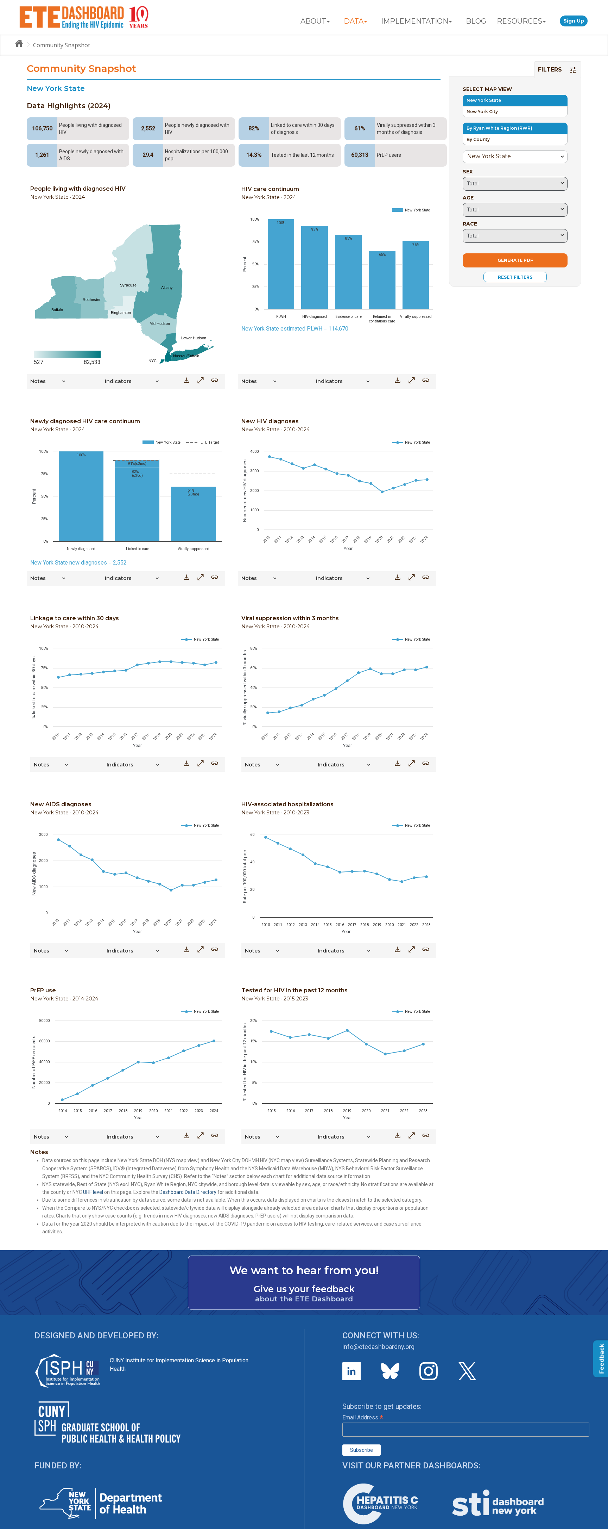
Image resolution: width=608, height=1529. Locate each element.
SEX (468, 171)
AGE (468, 198)
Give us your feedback (304, 1289)
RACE (470, 224)
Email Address (362, 1417)
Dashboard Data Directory (187, 1192)
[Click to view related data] (214, 382)
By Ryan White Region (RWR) (499, 128)
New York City (482, 111)
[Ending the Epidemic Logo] (84, 17)
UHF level (93, 1192)
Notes (38, 381)
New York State (484, 100)
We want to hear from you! (304, 1270)
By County (478, 139)
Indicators (118, 381)
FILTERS (551, 69)
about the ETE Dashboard (304, 1299)
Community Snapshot (61, 45)
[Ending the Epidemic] (22, 44)
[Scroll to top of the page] (597, 1523)
